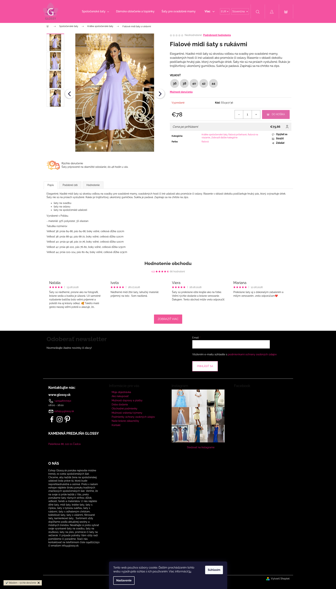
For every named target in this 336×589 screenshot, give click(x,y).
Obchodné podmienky (124, 408)
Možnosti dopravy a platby (127, 400)
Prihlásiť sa (205, 366)
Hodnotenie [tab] (93, 185)
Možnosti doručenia (181, 91)
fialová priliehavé (237, 134)
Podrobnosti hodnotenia (217, 35)
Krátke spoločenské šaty (214, 134)
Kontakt (116, 425)
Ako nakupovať (120, 396)
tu (190, 571)
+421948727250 (62, 400)
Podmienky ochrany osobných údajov (133, 416)
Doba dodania (120, 404)
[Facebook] (51, 419)
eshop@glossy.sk (64, 411)
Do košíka (278, 114)
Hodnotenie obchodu (168, 263)
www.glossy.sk (59, 395)
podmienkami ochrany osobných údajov (252, 354)
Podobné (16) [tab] (70, 185)
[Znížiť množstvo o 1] (239, 114)
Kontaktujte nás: (61, 387)
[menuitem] (95, 11)
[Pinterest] (67, 419)
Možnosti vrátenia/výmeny (127, 412)
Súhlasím (214, 570)
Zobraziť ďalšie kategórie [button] (224, 137)
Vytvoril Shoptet (280, 578)
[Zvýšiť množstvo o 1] (256, 114)
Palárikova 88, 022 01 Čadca (64, 444)
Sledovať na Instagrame (200, 447)
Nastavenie (124, 580)
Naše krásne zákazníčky (125, 420)
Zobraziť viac (168, 319)
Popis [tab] (50, 185)
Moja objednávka (121, 392)
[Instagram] (59, 419)
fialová (205, 141)
